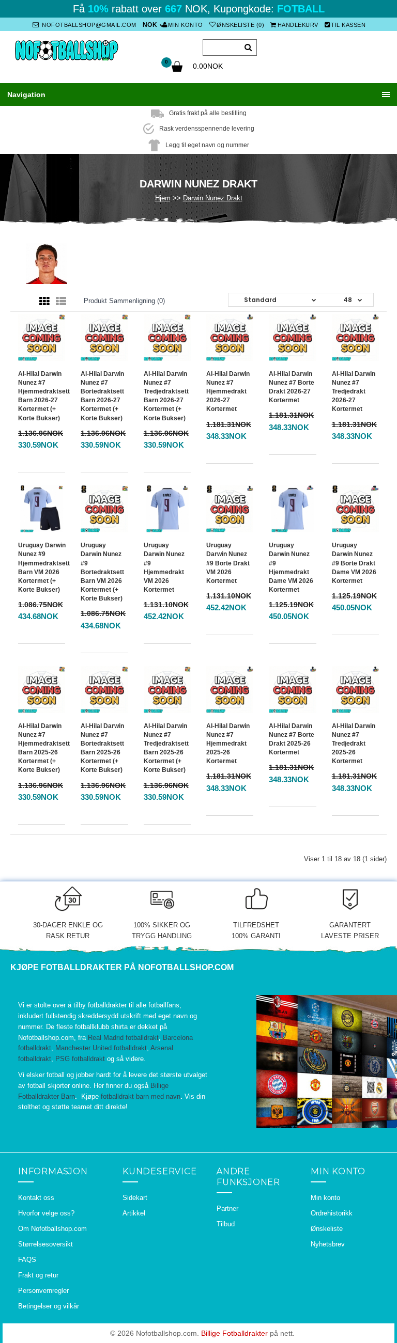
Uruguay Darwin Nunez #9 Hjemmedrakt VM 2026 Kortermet (164, 567)
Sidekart (135, 1198)
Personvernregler (43, 1290)
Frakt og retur (38, 1275)
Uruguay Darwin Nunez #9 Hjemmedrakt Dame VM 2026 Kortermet (291, 567)
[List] (61, 301)
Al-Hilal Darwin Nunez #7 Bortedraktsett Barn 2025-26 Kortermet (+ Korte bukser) (102, 748)
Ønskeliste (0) (240, 25)
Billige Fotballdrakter (234, 1333)
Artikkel (134, 1213)
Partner (227, 1208)
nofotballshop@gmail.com (88, 25)
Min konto (185, 25)
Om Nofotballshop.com (52, 1229)
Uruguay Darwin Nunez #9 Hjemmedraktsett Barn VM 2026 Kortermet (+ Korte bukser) (44, 567)
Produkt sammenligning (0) (124, 301)
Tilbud (226, 1224)
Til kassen (348, 25)
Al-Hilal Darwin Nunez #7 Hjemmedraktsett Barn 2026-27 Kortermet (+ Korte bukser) (44, 396)
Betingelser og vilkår (48, 1306)
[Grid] (44, 301)
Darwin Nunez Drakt (212, 198)
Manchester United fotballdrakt (101, 1048)
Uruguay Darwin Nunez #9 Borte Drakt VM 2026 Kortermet (228, 563)
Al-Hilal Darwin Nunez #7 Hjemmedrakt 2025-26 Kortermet (228, 743)
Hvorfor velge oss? (46, 1213)
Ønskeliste (327, 1229)
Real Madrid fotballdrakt (123, 1037)
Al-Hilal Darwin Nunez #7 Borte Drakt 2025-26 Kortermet (291, 739)
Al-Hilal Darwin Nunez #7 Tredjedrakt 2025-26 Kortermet (353, 743)
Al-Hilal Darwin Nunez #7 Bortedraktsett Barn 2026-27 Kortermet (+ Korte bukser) (102, 396)
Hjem (163, 198)
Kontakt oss (36, 1198)
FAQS (27, 1259)
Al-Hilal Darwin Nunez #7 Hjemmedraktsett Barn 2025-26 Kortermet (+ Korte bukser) (44, 748)
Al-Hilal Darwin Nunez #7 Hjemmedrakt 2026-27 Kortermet (228, 391)
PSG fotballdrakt (80, 1059)
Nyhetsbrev (328, 1244)
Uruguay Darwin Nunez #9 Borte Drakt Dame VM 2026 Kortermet (354, 563)
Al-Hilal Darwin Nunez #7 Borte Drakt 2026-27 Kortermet (291, 387)
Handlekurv (298, 25)
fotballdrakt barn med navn (140, 1096)
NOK (150, 24)
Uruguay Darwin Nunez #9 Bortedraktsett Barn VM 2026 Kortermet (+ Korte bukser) (102, 572)
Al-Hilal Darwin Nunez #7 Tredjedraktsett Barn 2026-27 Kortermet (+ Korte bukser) (166, 396)
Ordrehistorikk (332, 1213)
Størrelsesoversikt (45, 1244)
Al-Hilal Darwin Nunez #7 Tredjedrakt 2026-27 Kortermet (353, 391)
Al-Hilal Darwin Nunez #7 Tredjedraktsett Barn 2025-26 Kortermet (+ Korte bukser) (166, 748)
